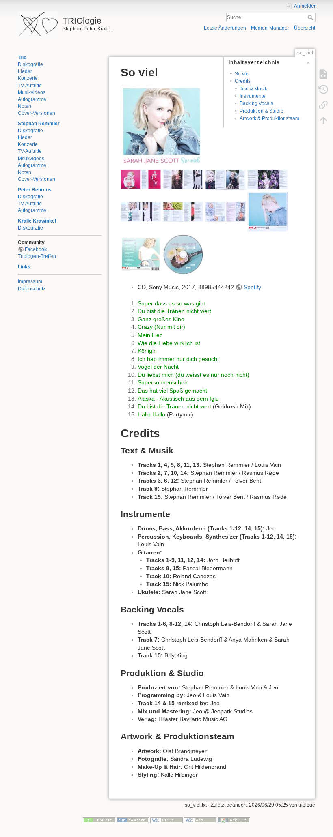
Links (24, 267)
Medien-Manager (270, 28)
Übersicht (304, 28)
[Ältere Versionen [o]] (323, 89)
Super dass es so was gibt (171, 303)
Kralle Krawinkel (37, 221)
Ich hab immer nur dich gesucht (178, 359)
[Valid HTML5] (166, 819)
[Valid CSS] (200, 819)
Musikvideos (31, 92)
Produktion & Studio (261, 111)
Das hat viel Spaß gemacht (172, 390)
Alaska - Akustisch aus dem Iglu (178, 398)
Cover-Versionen (36, 113)
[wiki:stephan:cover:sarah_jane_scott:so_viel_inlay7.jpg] (225, 211)
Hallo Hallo (151, 414)
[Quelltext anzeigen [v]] (323, 74)
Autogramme (32, 99)
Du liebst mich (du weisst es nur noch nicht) (193, 374)
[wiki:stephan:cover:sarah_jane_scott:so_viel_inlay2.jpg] (183, 179)
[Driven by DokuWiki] (234, 819)
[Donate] (99, 819)
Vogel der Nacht (158, 366)
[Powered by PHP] (133, 819)
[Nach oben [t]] (323, 120)
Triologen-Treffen (37, 256)
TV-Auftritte (30, 85)
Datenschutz (31, 289)
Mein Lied (150, 335)
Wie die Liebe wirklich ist (169, 343)
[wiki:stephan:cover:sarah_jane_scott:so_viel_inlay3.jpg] (225, 179)
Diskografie (30, 64)
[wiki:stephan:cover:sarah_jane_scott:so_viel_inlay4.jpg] (267, 179)
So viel (242, 74)
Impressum (30, 281)
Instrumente (253, 96)
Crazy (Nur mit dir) (161, 327)
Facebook (36, 249)
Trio (22, 57)
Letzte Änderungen (225, 28)
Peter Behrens (35, 190)
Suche (311, 17)
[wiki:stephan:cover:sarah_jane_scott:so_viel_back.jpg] (141, 254)
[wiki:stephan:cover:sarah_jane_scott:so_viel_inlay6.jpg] (183, 211)
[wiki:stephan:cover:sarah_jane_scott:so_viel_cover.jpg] (161, 125)
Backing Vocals (256, 103)
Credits (243, 81)
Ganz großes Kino (161, 319)
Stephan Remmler (39, 124)
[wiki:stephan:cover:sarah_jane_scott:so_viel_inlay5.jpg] (141, 211)
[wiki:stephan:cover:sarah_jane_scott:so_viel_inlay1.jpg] (141, 179)
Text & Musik (253, 89)
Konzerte (28, 78)
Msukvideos (31, 158)
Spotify (252, 287)
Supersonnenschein (163, 382)
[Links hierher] (323, 104)
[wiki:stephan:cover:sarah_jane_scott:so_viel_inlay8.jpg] (267, 211)
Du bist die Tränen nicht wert (174, 311)
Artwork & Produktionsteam (269, 118)
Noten (24, 106)
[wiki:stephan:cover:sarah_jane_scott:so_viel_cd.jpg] (183, 254)
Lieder (25, 71)
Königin (147, 351)
